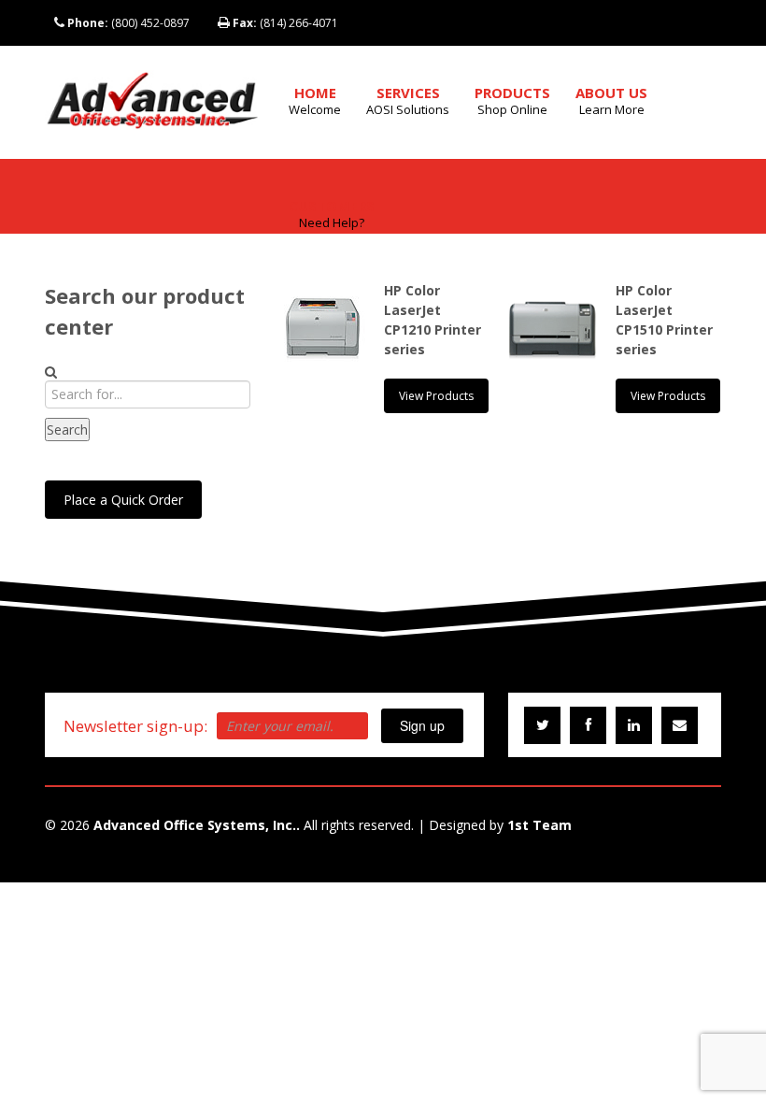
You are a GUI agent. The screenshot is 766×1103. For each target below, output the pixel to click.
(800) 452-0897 (128, 23)
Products (512, 100)
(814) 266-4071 (285, 23)
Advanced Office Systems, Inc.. (197, 825)
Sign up (422, 725)
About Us (611, 100)
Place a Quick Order (123, 500)
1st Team (539, 825)
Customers (332, 213)
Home (315, 100)
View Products (436, 396)
